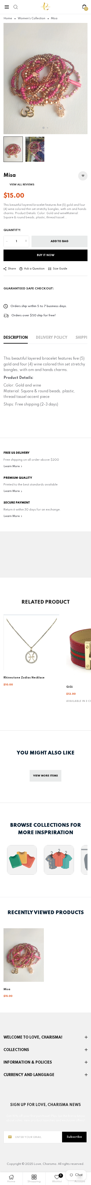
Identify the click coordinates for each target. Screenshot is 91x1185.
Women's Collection (31, 18)
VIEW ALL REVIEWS (22, 184)
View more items (45, 775)
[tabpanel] (46, 78)
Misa (7, 989)
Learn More (12, 466)
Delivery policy (51, 338)
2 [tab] (47, 127)
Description (16, 338)
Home (8, 18)
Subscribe (74, 1136)
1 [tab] (43, 128)
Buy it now (45, 255)
